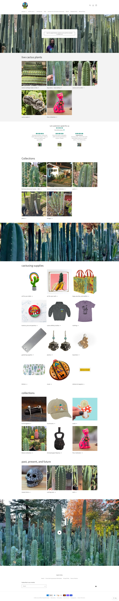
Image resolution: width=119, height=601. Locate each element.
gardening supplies (27, 355)
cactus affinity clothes (53, 325)
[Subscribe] (44, 586)
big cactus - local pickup (54, 88)
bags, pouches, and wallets (80, 296)
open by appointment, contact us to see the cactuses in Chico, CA (59, 33)
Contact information (81, 597)
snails (74, 423)
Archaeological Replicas (53, 453)
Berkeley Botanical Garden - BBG (31, 189)
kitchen (24, 384)
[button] (24, 11)
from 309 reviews (58, 130)
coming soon (50, 492)
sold (74, 492)
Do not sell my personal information (54, 578)
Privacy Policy (66, 578)
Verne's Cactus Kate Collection (55, 189)
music (48, 384)
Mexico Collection (26, 453)
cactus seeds (25, 117)
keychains (75, 355)
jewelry (49, 355)
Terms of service (66, 597)
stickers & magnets (78, 384)
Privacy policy (59, 597)
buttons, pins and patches (29, 325)
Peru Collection (51, 117)
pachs (74, 189)
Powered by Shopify (45, 597)
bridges (49, 218)
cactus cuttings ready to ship (29, 88)
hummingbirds (26, 423)
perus (23, 218)
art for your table (26, 296)
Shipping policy (73, 597)
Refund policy (53, 597)
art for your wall (51, 296)
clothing (75, 325)
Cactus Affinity (39, 597)
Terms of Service (74, 578)
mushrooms (50, 423)
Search (42, 578)
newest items (25, 492)
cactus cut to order (78, 88)
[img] (59, 128)
